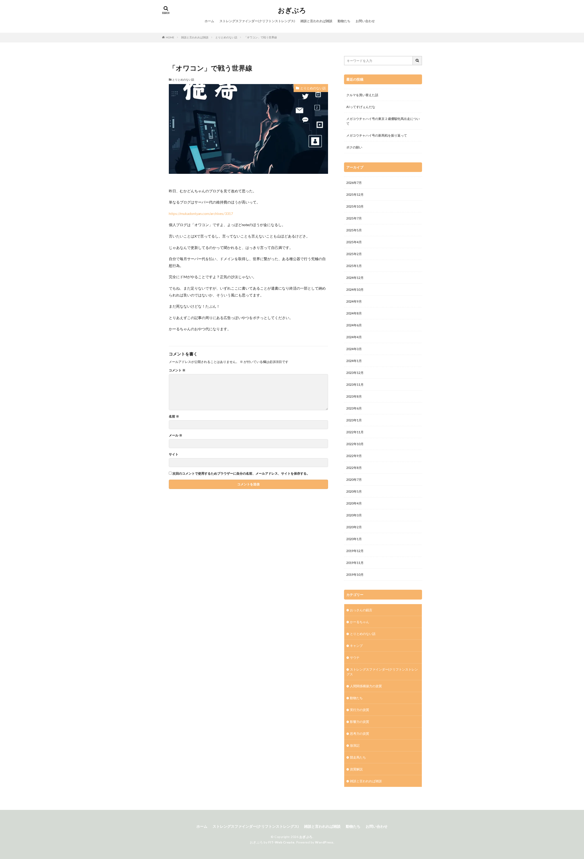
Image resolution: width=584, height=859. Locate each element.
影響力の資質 (359, 722)
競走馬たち (358, 757)
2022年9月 (354, 456)
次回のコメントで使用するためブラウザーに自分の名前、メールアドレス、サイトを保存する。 (241, 473)
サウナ (355, 657)
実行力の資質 (359, 710)
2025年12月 (355, 194)
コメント (177, 370)
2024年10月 (355, 289)
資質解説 (356, 769)
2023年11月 (355, 384)
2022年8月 (354, 468)
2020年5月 (354, 491)
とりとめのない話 (226, 37)
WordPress (324, 842)
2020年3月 (354, 515)
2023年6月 (354, 408)
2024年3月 (354, 349)
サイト (173, 454)
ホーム (209, 21)
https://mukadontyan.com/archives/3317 (201, 213)
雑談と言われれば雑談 (316, 21)
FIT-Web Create (281, 842)
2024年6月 (354, 325)
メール (175, 435)
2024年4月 (354, 337)
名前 (174, 416)
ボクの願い (354, 147)
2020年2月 (354, 527)
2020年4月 (354, 503)
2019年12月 (355, 551)
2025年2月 (354, 254)
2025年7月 (354, 218)
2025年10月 (355, 206)
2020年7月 (354, 479)
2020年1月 (354, 539)
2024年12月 (355, 278)
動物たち (344, 21)
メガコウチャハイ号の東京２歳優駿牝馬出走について (383, 121)
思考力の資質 (359, 733)
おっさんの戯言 (361, 610)
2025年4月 (354, 242)
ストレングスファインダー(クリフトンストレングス (382, 671)
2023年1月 (354, 420)
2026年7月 (354, 183)
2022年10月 (355, 444)
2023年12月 (355, 373)
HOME (170, 37)
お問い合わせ (365, 21)
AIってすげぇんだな (360, 107)
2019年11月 (355, 563)
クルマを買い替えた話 (362, 95)
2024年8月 (354, 313)
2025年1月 (354, 266)
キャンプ (356, 646)
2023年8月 (354, 396)
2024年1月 (354, 361)
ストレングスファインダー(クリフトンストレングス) (257, 21)
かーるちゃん (359, 622)
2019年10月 (355, 574)
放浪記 (355, 745)
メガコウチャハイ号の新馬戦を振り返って (376, 135)
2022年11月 (355, 432)
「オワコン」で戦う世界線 (260, 37)
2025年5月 (354, 230)
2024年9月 (354, 301)
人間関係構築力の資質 (366, 686)
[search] (417, 60)
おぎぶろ (292, 10)
